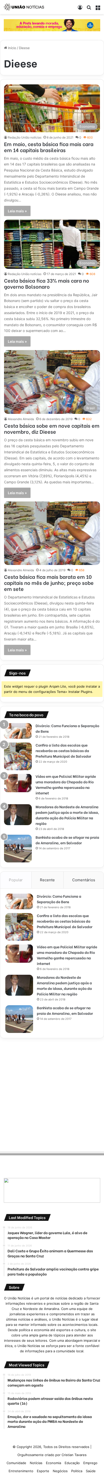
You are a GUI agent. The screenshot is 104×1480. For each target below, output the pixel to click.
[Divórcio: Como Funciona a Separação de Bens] (18, 731)
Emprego (90, 1463)
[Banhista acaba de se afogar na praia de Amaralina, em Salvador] (18, 848)
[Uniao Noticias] (24, 7)
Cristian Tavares (74, 1455)
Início (11, 48)
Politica (76, 1471)
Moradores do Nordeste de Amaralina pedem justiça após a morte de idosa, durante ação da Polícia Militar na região (67, 815)
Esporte (43, 1471)
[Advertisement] (52, 1094)
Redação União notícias (24, 137)
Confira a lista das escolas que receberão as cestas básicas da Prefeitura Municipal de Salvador (63, 750)
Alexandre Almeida (21, 419)
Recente (47, 880)
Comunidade (16, 1463)
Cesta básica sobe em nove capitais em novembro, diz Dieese (51, 428)
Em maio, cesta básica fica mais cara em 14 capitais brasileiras (48, 146)
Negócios (60, 1471)
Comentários (83, 880)
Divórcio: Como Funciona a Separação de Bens (59, 898)
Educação (72, 1463)
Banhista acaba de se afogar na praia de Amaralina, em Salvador (67, 839)
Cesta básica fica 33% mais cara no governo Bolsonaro (46, 283)
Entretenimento (21, 1471)
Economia (53, 1463)
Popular (16, 880)
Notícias (36, 1463)
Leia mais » (17, 211)
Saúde (91, 1471)
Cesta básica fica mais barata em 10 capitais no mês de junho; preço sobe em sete (49, 582)
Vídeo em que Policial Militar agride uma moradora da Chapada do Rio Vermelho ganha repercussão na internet (66, 784)
